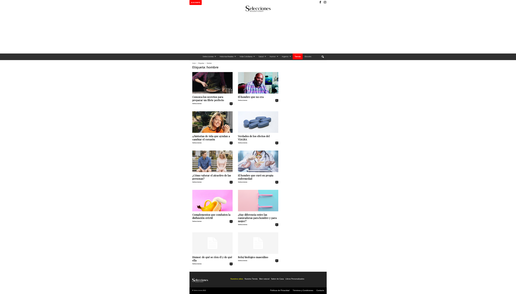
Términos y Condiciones (303, 290)
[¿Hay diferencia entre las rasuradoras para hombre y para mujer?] (258, 200)
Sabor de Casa (277, 279)
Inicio (194, 63)
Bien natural (264, 279)
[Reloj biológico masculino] (258, 243)
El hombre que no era (251, 97)
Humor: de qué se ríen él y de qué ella (212, 258)
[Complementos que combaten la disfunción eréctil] (212, 200)
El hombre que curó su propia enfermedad (255, 177)
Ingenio (285, 56)
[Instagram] (324, 2)
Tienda (298, 56)
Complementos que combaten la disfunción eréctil (211, 216)
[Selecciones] (258, 9)
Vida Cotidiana (246, 56)
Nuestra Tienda (251, 279)
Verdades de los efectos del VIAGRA (254, 137)
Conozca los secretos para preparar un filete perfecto (208, 98)
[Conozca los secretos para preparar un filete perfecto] (212, 83)
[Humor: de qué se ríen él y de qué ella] (212, 243)
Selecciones (208, 56)
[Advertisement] (258, 32)
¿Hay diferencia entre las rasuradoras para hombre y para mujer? (257, 218)
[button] (323, 57)
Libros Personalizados (294, 279)
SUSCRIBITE (195, 2)
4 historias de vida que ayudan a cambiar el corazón (211, 137)
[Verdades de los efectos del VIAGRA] (258, 122)
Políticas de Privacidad (279, 290)
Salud (261, 56)
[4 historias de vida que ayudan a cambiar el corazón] (212, 122)
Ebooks (308, 56)
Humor (273, 56)
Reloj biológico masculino (253, 257)
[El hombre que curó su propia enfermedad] (258, 161)
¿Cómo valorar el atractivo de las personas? (211, 177)
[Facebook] (320, 2)
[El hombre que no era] (258, 83)
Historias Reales (226, 56)
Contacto (320, 290)
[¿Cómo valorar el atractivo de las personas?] (212, 161)
